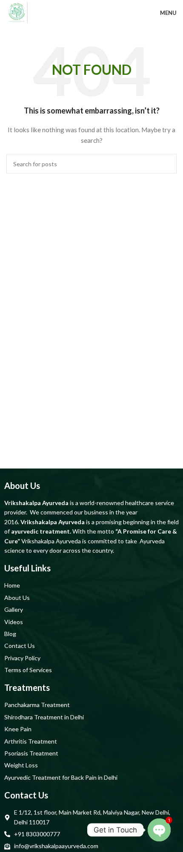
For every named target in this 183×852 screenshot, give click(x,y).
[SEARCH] (167, 163)
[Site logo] (17, 12)
